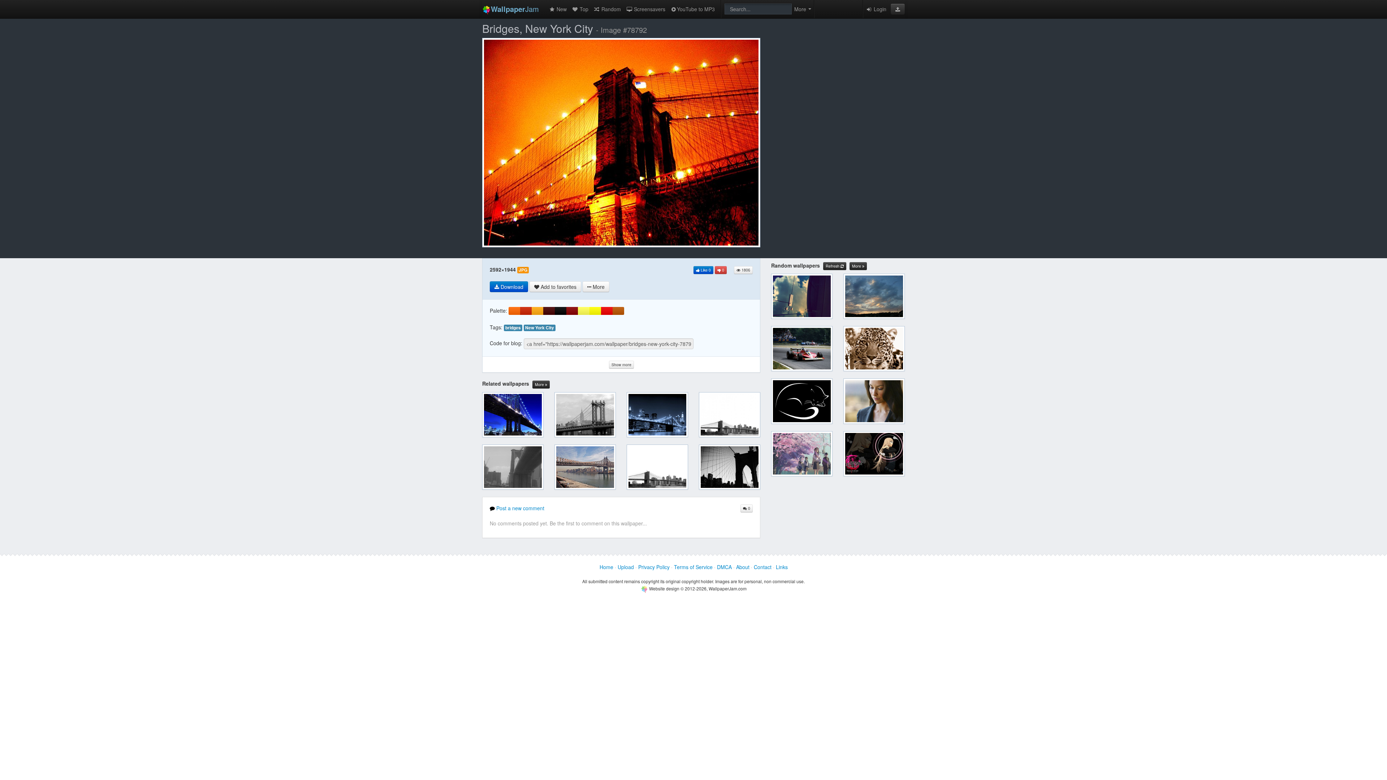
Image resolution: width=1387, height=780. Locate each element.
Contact (763, 567)
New (561, 9)
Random (610, 9)
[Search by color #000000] (560, 311)
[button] (898, 9)
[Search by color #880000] (572, 311)
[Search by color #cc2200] (526, 311)
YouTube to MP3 (696, 9)
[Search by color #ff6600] (514, 311)
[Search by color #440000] (549, 311)
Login (879, 9)
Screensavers (648, 9)
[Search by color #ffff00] (595, 311)
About (742, 567)
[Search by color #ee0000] (607, 311)
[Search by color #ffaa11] (537, 311)
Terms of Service (693, 567)
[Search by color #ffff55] (583, 311)
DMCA (724, 567)
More (540, 384)
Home (606, 567)
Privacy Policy (654, 567)
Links (782, 567)
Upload (626, 567)
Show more (621, 364)
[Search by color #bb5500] (618, 311)
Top (583, 9)
